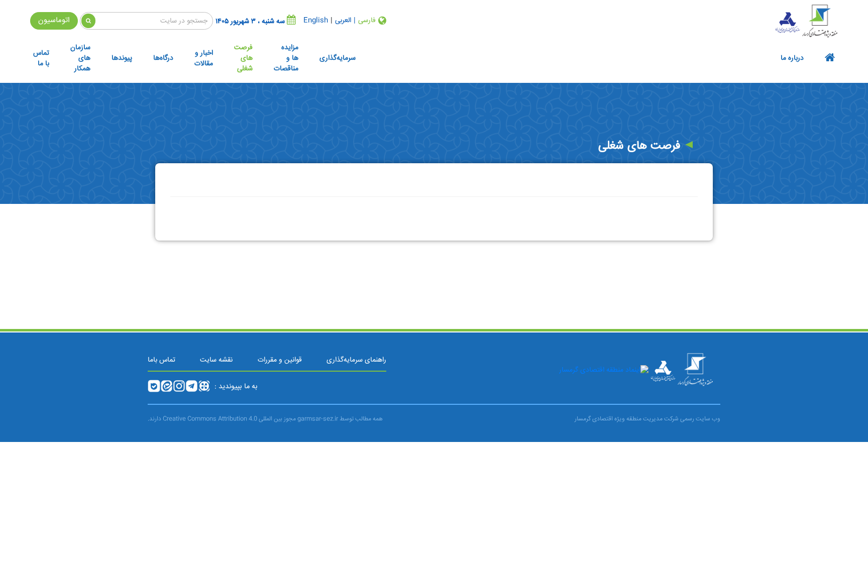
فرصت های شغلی (243, 58)
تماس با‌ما (161, 360)
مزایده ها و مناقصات (286, 58)
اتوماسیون (54, 20)
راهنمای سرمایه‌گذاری (356, 360)
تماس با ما (41, 58)
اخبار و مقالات (203, 58)
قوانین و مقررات (280, 360)
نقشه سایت (216, 360)
